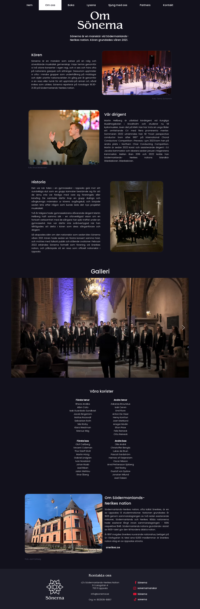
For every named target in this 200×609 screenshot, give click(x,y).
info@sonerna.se (100, 593)
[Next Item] (183, 327)
